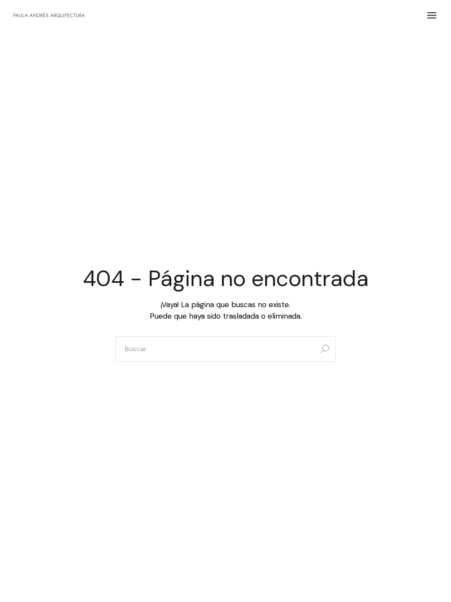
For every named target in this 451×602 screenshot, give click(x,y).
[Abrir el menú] (432, 15)
